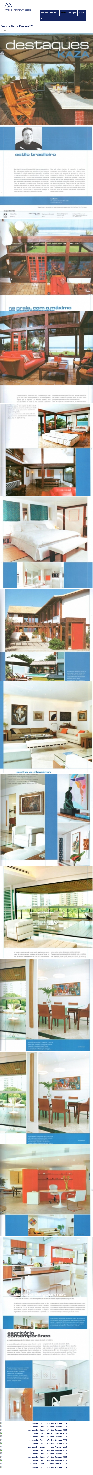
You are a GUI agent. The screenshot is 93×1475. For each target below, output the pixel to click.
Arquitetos (54, 13)
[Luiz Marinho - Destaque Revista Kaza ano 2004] (46, 79)
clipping (63, 13)
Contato (82, 13)
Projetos (44, 13)
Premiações (72, 13)
